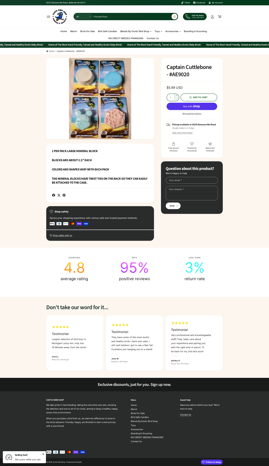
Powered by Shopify (74, 462)
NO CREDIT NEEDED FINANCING (147, 437)
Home (51, 51)
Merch (134, 409)
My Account (217, 2)
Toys (157, 31)
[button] (48, 16)
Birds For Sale (138, 413)
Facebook (200, 2)
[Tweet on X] (59, 195)
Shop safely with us (62, 235)
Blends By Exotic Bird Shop (134, 31)
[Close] (43, 454)
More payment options (191, 113)
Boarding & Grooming (141, 433)
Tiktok (187, 2)
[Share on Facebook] (53, 195)
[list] (134, 269)
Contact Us (136, 441)
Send (172, 206)
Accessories (171, 31)
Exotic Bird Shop (59, 462)
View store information (182, 133)
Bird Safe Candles (140, 417)
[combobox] (135, 16)
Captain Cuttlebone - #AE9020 (71, 51)
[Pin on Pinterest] (64, 195)
